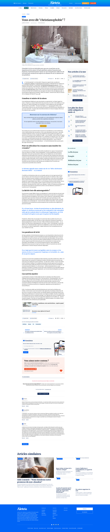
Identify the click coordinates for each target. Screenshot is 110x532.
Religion (28, 14)
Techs (78, 479)
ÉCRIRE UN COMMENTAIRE (43, 393)
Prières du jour (73, 164)
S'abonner (85, 508)
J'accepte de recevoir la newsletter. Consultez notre (37, 349)
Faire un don (43, 126)
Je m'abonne (85, 3)
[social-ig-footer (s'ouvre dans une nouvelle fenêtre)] (58, 524)
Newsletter (55, 510)
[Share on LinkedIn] (57, 78)
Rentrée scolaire (87, 7)
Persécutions (38, 324)
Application (55, 511)
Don (53, 516)
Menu (21, 7)
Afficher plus (25, 444)
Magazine (54, 513)
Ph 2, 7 (33, 263)
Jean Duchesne (34, 22)
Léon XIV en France (78, 7)
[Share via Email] (62, 78)
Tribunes (46, 7)
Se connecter (78, 3)
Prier (25, 7)
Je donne (92, 3)
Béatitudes (30, 89)
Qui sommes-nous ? (42, 528)
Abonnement (55, 515)
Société (78, 458)
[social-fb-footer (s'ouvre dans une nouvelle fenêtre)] (53, 524)
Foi (33, 324)
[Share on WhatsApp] (64, 78)
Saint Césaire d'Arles (59, 5)
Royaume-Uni (59, 458)
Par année (65, 510)
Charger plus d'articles (77, 100)
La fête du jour (73, 152)
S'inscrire (25, 352)
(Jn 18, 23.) (51, 105)
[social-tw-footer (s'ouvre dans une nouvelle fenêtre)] (56, 524)
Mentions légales (50, 528)
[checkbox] (23, 348)
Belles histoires (33, 7)
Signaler (27, 406)
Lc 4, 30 (38, 94)
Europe (29, 324)
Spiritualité (71, 7)
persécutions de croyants (43, 83)
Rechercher (31, 3)
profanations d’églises (29, 83)
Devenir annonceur (57, 528)
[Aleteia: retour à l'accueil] (55, 2)
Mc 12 (63, 135)
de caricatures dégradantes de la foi (49, 85)
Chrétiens (24, 324)
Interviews (41, 7)
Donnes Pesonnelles (72, 528)
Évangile (71, 156)
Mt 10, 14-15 (59, 91)
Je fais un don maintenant (29, 369)
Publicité (54, 518)
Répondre (23, 406)
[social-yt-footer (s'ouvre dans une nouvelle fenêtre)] (51, 524)
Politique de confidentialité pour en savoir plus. (76, 181)
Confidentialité (79, 528)
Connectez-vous (48, 389)
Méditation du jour (74, 160)
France (58, 478)
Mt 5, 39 (35, 89)
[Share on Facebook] (55, 78)
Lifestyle (57, 7)
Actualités (52, 7)
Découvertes (64, 7)
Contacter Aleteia (65, 528)
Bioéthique (20, 458)
